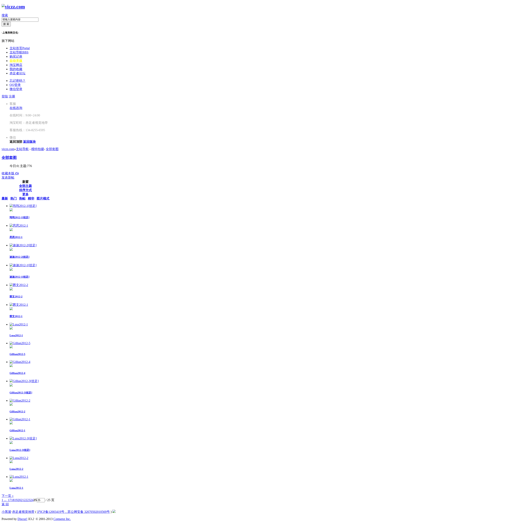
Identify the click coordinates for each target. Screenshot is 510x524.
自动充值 (16, 60)
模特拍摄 (37, 149)
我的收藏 (16, 69)
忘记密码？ (18, 80)
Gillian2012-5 (17, 354)
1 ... (4, 500)
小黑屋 (6, 511)
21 (22, 500)
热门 (13, 198)
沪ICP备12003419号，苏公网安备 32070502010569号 (73, 511)
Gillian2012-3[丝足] (21, 392)
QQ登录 (15, 85)
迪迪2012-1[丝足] (19, 276)
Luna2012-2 (16, 468)
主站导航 (19, 52)
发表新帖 (8, 177)
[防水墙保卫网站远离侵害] (114, 511)
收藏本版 (10, 173)
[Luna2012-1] (19, 476)
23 (28, 500)
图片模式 (43, 198)
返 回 (5, 504)
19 (16, 500)
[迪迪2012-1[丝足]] (23, 265)
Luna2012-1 (16, 487)
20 (19, 500)
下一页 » (8, 495)
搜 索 (6, 24)
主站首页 (20, 48)
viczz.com (8, 149)
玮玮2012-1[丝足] (19, 217)
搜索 (5, 15)
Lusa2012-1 (16, 335)
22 (25, 500)
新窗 (25, 181)
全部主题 (25, 186)
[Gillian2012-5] (20, 343)
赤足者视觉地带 (23, 511)
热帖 (22, 198)
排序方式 (25, 190)
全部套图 (52, 149)
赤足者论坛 (18, 73)
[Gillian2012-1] (20, 419)
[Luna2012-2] (19, 458)
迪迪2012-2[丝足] (19, 256)
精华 (31, 198)
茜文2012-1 (16, 316)
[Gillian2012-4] (20, 362)
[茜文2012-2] (19, 285)
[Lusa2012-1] (19, 324)
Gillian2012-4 (17, 373)
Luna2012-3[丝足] (20, 449)
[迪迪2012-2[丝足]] (23, 245)
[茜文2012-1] (19, 304)
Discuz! (22, 519)
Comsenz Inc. (62, 519)
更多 (25, 194)
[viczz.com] (13, 6)
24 (31, 500)
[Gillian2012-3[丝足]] (24, 381)
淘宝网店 (16, 65)
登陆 (5, 96)
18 (12, 500)
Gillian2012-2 (17, 411)
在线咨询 (16, 108)
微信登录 (16, 89)
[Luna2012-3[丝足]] (23, 438)
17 (9, 500)
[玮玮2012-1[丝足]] (23, 205)
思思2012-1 (16, 237)
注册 (12, 96)
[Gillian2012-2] (20, 400)
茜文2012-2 (16, 296)
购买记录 (16, 56)
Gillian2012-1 (17, 430)
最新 (5, 198)
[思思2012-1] (19, 225)
